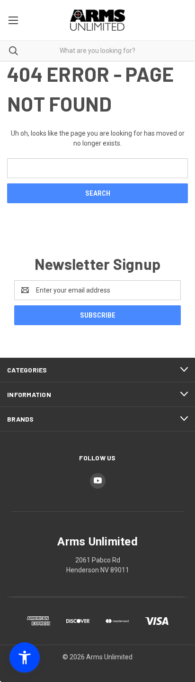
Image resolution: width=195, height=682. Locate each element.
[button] (24, 657)
